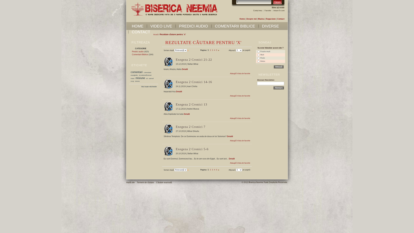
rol (147, 78)
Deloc (262, 61)
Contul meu (257, 10)
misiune (140, 78)
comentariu (147, 72)
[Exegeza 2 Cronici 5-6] (168, 151)
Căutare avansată (164, 182)
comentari (137, 72)
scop (132, 81)
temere (137, 81)
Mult (262, 55)
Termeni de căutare (145, 182)
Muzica (261, 19)
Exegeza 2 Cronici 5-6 (192, 149)
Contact (280, 19)
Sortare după (169, 50)
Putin (262, 58)
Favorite (268, 10)
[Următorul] (218, 50)
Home (242, 19)
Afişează (232, 50)
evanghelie (134, 75)
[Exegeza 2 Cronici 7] (168, 128)
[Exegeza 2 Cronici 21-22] (168, 61)
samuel (151, 78)
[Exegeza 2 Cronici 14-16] (168, 84)
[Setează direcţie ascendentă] (188, 50)
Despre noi (251, 19)
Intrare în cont (278, 10)
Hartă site (130, 182)
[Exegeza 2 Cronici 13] (168, 106)
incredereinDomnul (145, 75)
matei (132, 78)
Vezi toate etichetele (149, 87)
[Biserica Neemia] (174, 9)
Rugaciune (271, 19)
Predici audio (138, 51)
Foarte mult (265, 51)
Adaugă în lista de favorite (240, 73)
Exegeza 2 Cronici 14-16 (194, 82)
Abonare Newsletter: (266, 80)
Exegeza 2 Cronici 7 (190, 126)
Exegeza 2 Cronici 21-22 (194, 59)
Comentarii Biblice (140, 54)
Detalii (185, 69)
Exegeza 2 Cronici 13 (191, 104)
